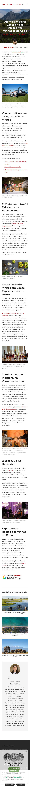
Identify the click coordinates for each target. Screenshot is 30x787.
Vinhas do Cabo (15, 37)
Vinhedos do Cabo (17, 52)
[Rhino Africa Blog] (11, 4)
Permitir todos (9, 784)
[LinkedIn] (9, 678)
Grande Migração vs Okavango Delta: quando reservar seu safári (15, 613)
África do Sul (22, 34)
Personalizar (21, 784)
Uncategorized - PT (9, 34)
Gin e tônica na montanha (12, 167)
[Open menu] (27, 4)
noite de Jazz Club (11, 470)
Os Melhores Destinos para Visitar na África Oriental (15, 656)
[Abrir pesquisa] (23, 4)
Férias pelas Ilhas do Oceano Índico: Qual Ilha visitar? (15, 634)
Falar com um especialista (14, 769)
